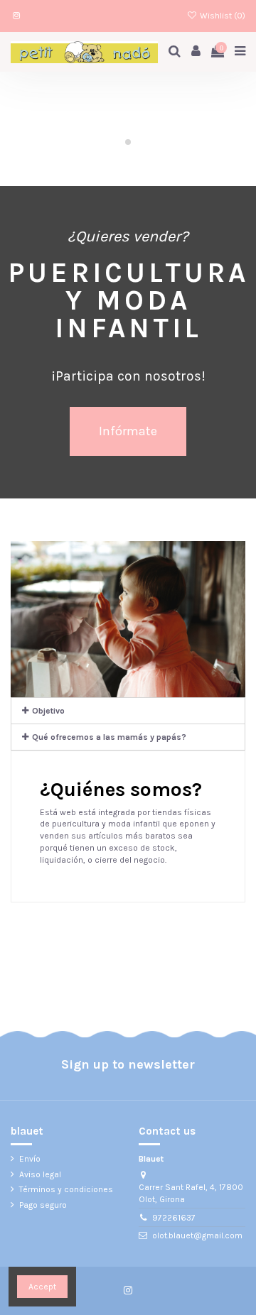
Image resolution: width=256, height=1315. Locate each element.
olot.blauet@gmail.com (197, 1235)
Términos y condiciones (66, 1189)
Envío (30, 1159)
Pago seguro (43, 1205)
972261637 (174, 1218)
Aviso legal (40, 1174)
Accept (42, 1287)
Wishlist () (221, 16)
